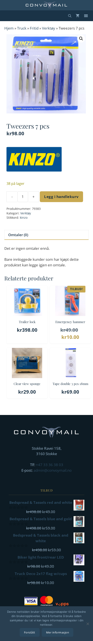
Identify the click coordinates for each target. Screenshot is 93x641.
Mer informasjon (57, 632)
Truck (21, 28)
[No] (87, 624)
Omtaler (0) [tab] (18, 234)
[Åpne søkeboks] (70, 15)
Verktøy (48, 28)
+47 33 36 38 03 (49, 464)
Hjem (9, 28)
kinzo (23, 217)
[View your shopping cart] (78, 15)
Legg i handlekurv (61, 196)
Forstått (29, 632)
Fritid (34, 28)
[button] (81, 38)
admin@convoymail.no (53, 470)
